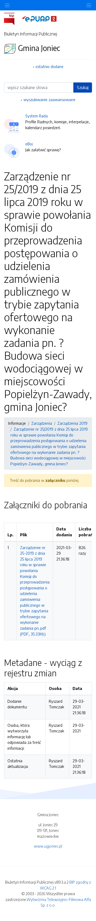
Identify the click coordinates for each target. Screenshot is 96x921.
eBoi (29, 143)
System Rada (36, 115)
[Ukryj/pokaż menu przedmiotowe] (7, 5)
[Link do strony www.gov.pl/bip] (12, 18)
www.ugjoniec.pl (48, 846)
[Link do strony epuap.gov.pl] (39, 18)
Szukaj (83, 87)
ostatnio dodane (49, 66)
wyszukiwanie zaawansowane (49, 99)
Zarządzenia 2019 (72, 423)
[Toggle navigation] (89, 5)
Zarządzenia (41, 423)
